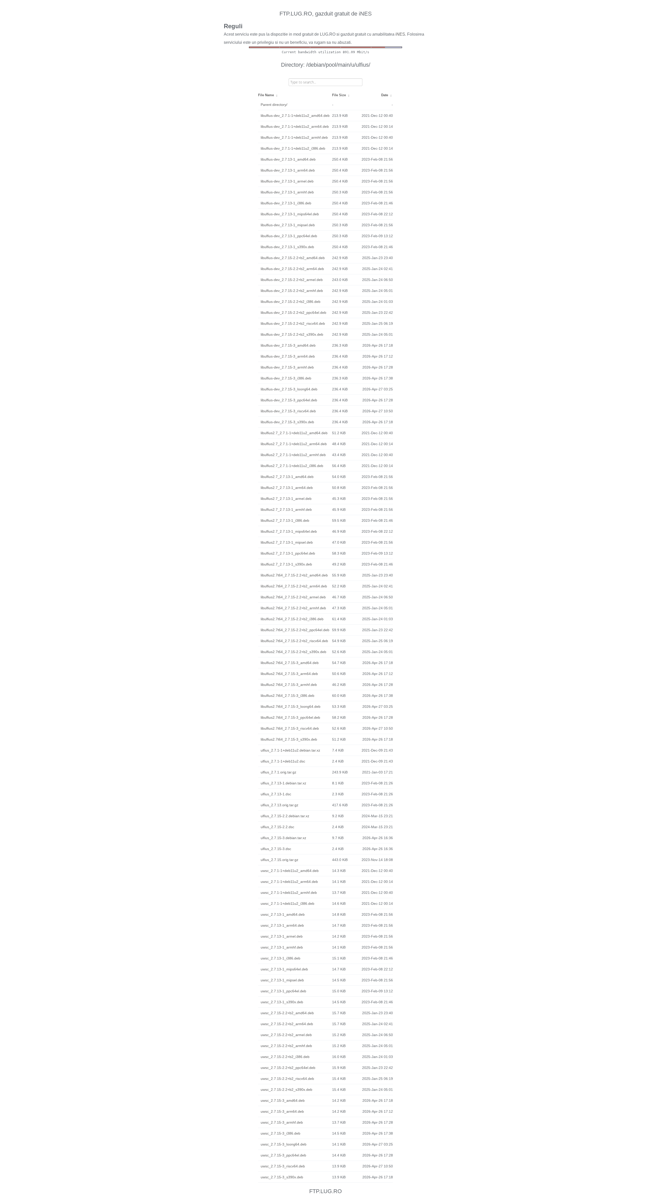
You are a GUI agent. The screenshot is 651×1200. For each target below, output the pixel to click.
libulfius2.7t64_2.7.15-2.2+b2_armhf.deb (293, 608)
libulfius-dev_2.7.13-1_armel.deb (287, 181)
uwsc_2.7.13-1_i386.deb (280, 958)
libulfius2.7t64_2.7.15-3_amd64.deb (290, 663)
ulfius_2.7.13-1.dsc (276, 794)
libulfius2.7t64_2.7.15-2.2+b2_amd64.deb (294, 575)
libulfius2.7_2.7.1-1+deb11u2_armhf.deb (293, 455)
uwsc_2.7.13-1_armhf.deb (282, 947)
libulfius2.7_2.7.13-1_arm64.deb (287, 488)
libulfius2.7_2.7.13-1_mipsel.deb (287, 542)
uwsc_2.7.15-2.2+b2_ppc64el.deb (288, 1068)
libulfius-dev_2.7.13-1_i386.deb (286, 203)
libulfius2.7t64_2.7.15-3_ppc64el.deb (290, 717)
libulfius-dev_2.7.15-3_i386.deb (286, 378)
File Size (339, 95)
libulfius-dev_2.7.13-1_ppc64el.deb (289, 236)
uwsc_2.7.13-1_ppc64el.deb (283, 991)
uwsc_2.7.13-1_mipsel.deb (282, 980)
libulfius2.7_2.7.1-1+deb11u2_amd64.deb (294, 433)
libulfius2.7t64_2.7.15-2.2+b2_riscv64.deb (294, 641)
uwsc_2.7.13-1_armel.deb (282, 936)
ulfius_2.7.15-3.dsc (276, 849)
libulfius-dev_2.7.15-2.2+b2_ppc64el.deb (293, 312)
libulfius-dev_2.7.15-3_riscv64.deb (288, 411)
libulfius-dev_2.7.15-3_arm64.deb (288, 356)
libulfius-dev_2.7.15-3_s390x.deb (287, 422)
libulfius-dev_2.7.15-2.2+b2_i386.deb (290, 302)
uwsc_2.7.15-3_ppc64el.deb (283, 1155)
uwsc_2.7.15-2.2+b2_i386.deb (285, 1057)
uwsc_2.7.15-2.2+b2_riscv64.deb (287, 1079)
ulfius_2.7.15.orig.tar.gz (279, 860)
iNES (400, 34)
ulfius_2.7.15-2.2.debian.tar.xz (285, 816)
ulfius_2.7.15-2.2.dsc (277, 827)
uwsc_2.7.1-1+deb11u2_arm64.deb (289, 882)
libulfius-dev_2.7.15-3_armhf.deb (287, 367)
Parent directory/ (274, 105)
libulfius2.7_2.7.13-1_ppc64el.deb (288, 553)
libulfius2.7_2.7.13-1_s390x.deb (286, 564)
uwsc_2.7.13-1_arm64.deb (282, 925)
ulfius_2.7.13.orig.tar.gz (279, 805)
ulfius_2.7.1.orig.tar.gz (278, 772)
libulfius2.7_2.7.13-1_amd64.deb (287, 477)
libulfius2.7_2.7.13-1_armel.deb (286, 499)
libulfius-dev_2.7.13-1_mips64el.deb (290, 214)
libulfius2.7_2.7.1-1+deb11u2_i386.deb (292, 466)
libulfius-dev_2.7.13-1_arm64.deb (288, 170)
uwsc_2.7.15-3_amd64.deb (283, 1100)
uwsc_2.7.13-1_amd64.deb (283, 914)
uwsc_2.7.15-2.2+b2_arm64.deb (287, 1024)
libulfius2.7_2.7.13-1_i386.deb (285, 520)
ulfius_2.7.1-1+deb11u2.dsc (283, 761)
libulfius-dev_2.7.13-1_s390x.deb (287, 247)
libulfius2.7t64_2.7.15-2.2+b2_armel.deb (293, 597)
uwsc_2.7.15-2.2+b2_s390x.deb (286, 1090)
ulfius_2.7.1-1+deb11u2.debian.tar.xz (290, 750)
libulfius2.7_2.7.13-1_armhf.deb (286, 509)
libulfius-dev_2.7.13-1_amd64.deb (288, 159)
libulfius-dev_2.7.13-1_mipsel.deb (288, 225)
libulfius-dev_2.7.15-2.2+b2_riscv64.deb (293, 323)
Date (384, 95)
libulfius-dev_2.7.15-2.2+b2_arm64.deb (292, 269)
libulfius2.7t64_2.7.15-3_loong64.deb (290, 706)
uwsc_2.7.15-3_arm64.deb (282, 1111)
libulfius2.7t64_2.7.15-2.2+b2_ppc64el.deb (295, 630)
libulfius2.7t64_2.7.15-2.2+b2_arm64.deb (294, 586)
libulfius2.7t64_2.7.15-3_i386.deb (287, 696)
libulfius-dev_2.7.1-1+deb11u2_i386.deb (293, 148)
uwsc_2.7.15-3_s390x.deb (282, 1177)
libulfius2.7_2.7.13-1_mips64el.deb (289, 531)
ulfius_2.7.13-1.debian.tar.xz (283, 783)
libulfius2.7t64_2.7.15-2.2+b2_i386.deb (292, 619)
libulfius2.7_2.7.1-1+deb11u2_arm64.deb (294, 444)
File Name (266, 95)
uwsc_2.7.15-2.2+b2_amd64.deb (287, 1013)
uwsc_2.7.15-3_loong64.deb (283, 1144)
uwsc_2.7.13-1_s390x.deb (282, 1002)
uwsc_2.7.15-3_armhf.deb (282, 1122)
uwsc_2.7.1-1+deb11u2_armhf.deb (289, 893)
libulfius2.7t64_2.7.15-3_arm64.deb (289, 674)
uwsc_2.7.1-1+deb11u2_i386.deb (287, 903)
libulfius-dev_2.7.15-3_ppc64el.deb (289, 400)
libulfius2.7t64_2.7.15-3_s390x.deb (289, 739)
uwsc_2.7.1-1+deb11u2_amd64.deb (290, 871)
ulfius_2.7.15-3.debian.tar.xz (283, 838)
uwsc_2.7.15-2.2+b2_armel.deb (286, 1035)
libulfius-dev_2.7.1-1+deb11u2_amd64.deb (295, 116)
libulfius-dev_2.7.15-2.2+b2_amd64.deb (293, 258)
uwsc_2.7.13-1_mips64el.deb (284, 969)
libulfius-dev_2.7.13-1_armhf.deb (287, 192)
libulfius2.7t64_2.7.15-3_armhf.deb (289, 685)
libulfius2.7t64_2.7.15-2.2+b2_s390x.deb (293, 652)
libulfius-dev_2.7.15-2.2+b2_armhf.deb (292, 291)
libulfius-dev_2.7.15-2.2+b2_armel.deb (292, 280)
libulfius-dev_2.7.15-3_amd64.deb (288, 345)
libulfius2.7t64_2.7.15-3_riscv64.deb (290, 728)
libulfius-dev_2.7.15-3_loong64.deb (289, 389)
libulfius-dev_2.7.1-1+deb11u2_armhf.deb (294, 137)
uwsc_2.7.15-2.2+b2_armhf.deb (286, 1046)
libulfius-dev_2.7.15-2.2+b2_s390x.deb (292, 334)
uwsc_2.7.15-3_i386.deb (280, 1133)
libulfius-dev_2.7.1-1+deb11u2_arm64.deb (295, 126)
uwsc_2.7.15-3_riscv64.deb (283, 1166)
